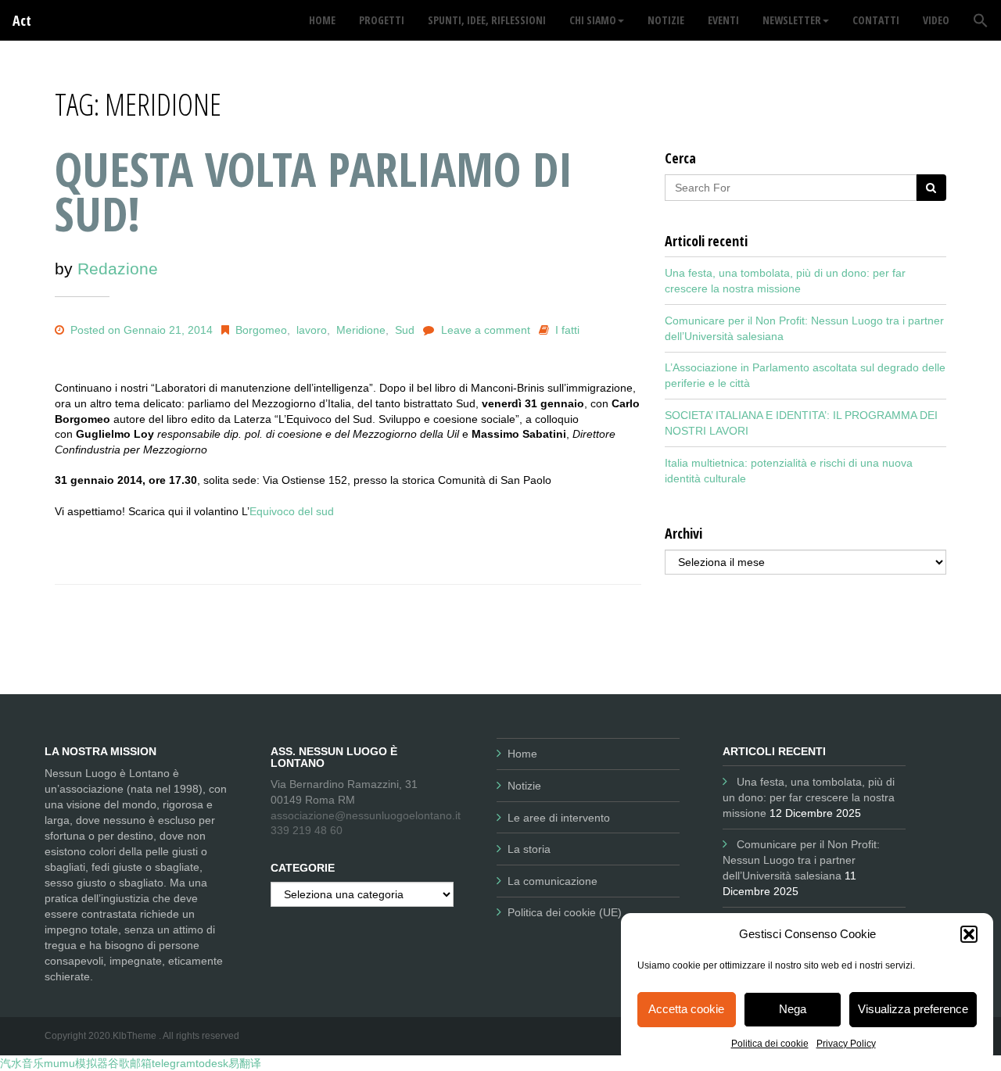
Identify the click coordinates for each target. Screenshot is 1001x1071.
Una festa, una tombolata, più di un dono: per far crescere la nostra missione (809, 797)
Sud (404, 330)
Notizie (524, 785)
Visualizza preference (913, 1008)
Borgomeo (261, 330)
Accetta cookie (686, 1008)
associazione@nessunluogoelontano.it (366, 815)
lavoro (311, 330)
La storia (529, 849)
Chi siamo (592, 20)
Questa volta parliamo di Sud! (313, 191)
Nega (792, 1008)
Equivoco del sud (291, 511)
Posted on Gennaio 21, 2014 (140, 330)
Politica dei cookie (770, 1043)
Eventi (723, 20)
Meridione (361, 330)
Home (522, 753)
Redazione (117, 269)
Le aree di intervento (559, 817)
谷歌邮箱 (130, 1063)
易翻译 (244, 1063)
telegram (174, 1063)
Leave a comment (485, 330)
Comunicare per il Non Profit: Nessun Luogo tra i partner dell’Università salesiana (801, 860)
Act (22, 20)
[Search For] (931, 187)
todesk (212, 1063)
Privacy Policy (846, 1043)
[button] (969, 934)
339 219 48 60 (307, 830)
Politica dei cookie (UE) (565, 912)
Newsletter (791, 20)
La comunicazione (552, 881)
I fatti (567, 330)
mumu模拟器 (76, 1063)
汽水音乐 (22, 1063)
